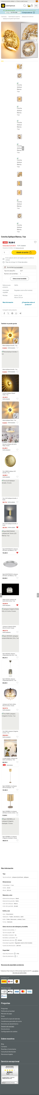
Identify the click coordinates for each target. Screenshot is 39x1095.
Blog (2, 1044)
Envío (3, 1016)
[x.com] (8, 313)
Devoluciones (5, 1029)
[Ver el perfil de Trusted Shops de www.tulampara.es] (19, 1074)
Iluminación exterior (14, 16)
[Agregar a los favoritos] (35, 242)
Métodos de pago (6, 1013)
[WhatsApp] (16, 313)
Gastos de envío (20, 248)
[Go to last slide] (1, 595)
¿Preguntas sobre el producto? (28, 303)
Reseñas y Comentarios (8, 1049)
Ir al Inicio (4, 16)
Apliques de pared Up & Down (11, 18)
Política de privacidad (8, 1011)
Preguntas (4, 1008)
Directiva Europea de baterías (10, 1019)
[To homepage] (8, 6)
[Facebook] (4, 313)
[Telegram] (20, 313)
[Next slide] (23, 148)
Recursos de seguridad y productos (12, 965)
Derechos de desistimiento (9, 1024)
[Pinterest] (12, 313)
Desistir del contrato (7, 1026)
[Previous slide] (16, 148)
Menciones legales (7, 1054)
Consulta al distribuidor (8, 1051)
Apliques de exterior (27, 16)
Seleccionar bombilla (19, 278)
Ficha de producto (10, 764)
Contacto (4, 1046)
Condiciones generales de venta (11, 1021)
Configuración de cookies (9, 1031)
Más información (8, 302)
